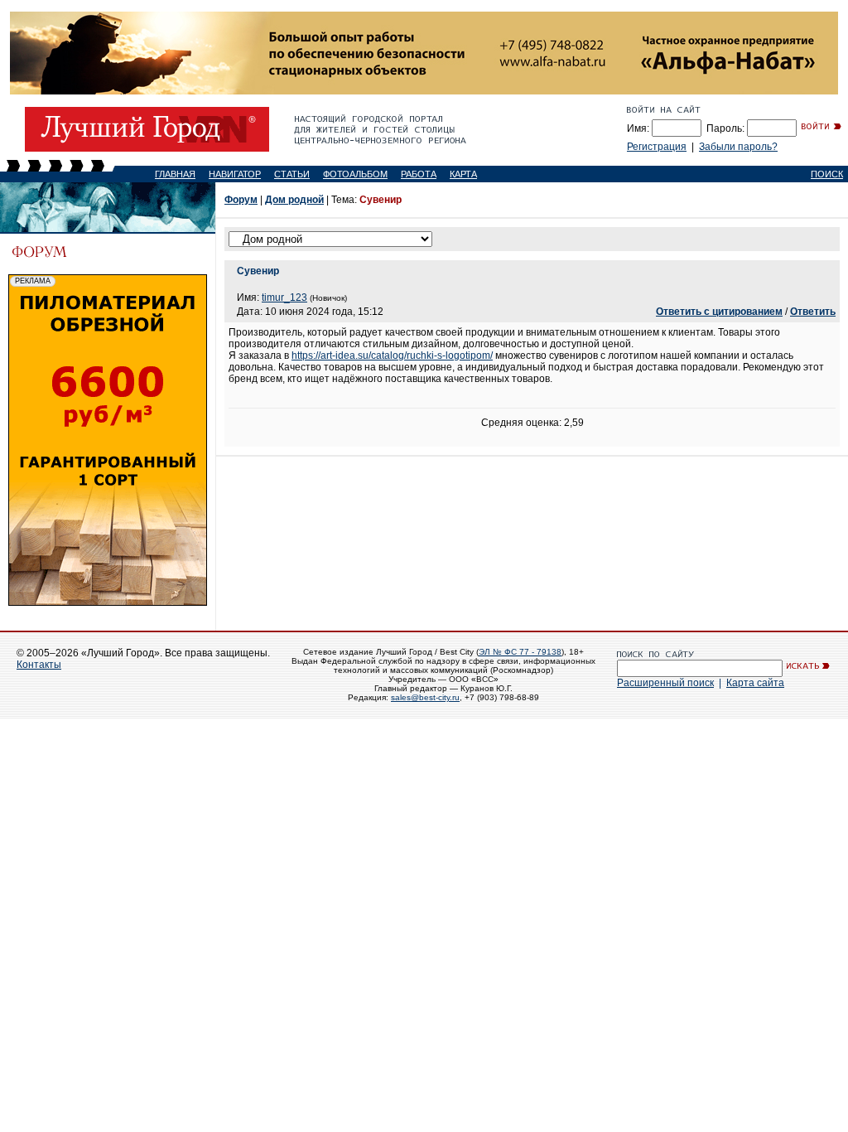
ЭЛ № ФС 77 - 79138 (520, 651)
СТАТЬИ (292, 174)
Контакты (39, 664)
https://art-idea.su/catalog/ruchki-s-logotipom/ (392, 355)
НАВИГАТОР (235, 174)
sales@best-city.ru (425, 697)
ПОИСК (827, 174)
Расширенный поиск (665, 683)
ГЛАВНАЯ (175, 174)
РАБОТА (418, 174)
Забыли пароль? (738, 146)
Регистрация (657, 146)
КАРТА (463, 174)
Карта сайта (755, 683)
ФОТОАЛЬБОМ (355, 174)
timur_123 (284, 297)
